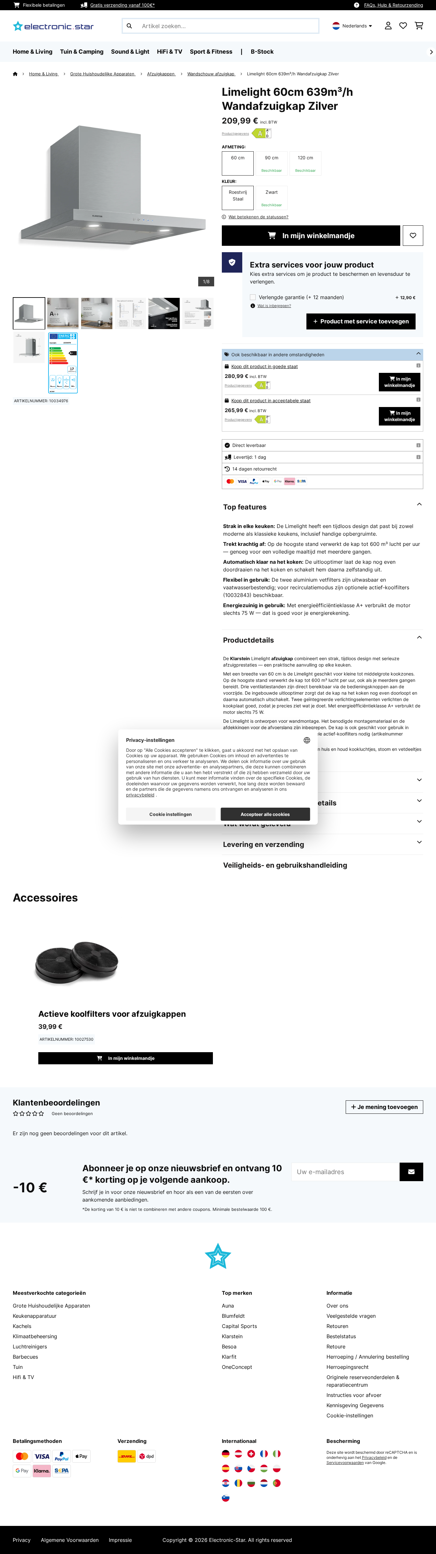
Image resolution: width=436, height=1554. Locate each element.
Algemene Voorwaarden (70, 1540)
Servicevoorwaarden (345, 1462)
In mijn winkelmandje (318, 235)
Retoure (336, 1346)
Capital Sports (239, 1326)
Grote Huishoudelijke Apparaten (103, 73)
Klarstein (232, 1336)
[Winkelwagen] (419, 26)
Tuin (18, 1367)
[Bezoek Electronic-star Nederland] (264, 1483)
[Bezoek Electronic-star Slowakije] (238, 1468)
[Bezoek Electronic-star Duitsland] (225, 1454)
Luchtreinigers (30, 1346)
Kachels (22, 1326)
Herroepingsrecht (348, 1367)
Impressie (120, 1540)
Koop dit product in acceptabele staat (271, 400)
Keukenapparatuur (34, 1316)
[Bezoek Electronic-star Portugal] (277, 1483)
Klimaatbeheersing (35, 1336)
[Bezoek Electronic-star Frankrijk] (264, 1454)
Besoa (229, 1346)
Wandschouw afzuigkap (211, 73)
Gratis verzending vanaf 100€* (122, 5)
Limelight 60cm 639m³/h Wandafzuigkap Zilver (293, 73)
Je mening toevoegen (387, 1107)
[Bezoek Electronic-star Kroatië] (225, 1483)
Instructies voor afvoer (354, 1395)
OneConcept (237, 1367)
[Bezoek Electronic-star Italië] (277, 1454)
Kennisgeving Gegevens (355, 1405)
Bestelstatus (341, 1336)
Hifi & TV (23, 1377)
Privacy (22, 1540)
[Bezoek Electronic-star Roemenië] (238, 1483)
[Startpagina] (21, 73)
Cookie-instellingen (350, 1415)
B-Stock (262, 51)
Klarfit (229, 1357)
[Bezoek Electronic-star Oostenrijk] (238, 1454)
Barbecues (25, 1357)
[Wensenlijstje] (403, 26)
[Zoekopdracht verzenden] (129, 26)
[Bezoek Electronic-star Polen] (277, 1468)
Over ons (337, 1305)
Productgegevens (235, 133)
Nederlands (354, 25)
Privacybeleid (374, 1457)
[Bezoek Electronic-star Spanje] (225, 1468)
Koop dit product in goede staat (264, 366)
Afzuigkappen (161, 73)
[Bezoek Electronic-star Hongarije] (264, 1468)
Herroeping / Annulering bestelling (368, 1357)
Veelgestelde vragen (351, 1316)
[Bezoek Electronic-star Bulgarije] (251, 1483)
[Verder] (431, 52)
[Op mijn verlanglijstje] (413, 235)
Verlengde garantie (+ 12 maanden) (301, 297)
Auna (228, 1305)
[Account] (388, 26)
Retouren (337, 1326)
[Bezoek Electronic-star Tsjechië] (251, 1468)
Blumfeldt (233, 1316)
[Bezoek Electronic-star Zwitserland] (251, 1454)
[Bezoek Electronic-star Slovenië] (225, 1498)
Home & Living (44, 73)
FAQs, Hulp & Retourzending (393, 5)
